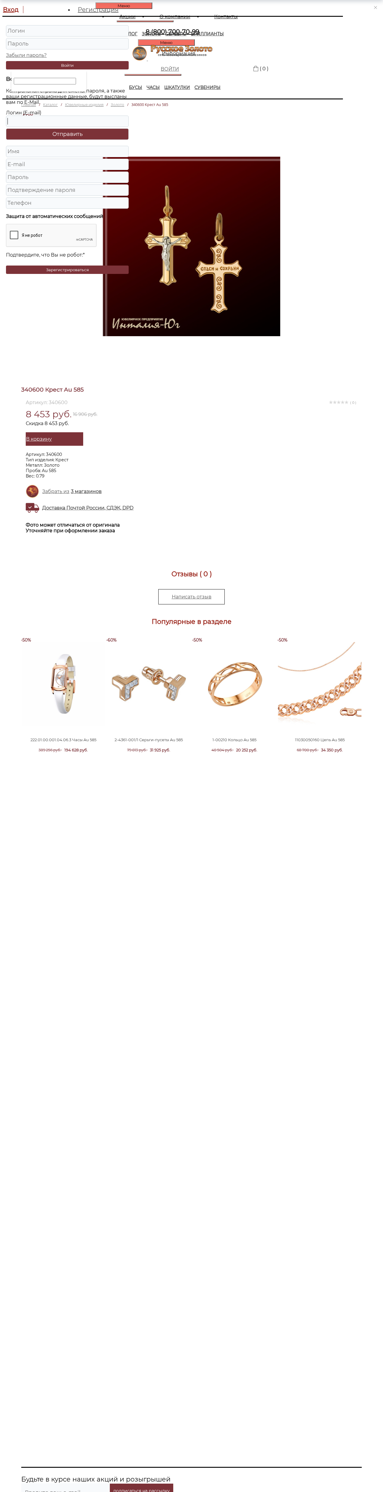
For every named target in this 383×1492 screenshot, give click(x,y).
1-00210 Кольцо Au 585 (234, 739)
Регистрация (98, 9)
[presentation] (53, 693)
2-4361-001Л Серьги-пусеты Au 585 (149, 739)
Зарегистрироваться (67, 269)
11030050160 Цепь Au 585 (320, 739)
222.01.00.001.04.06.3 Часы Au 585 (63, 739)
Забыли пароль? (26, 55)
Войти (67, 65)
